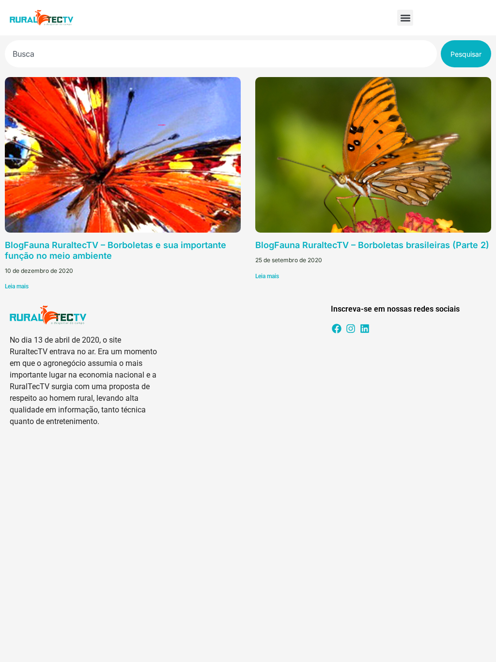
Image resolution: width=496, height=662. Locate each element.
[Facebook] (336, 328)
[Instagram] (350, 328)
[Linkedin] (365, 328)
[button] (405, 18)
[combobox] (221, 53)
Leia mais (17, 286)
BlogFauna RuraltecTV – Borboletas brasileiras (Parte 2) (372, 245)
